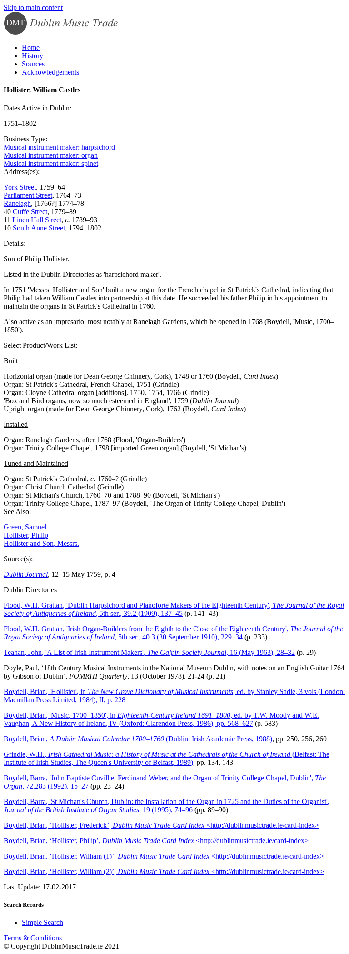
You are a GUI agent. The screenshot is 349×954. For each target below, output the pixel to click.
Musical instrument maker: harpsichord (59, 147)
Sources (33, 64)
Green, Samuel (25, 527)
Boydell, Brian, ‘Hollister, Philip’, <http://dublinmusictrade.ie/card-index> (156, 840)
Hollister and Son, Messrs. (41, 543)
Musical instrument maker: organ (51, 155)
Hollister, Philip (26, 535)
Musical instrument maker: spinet (51, 163)
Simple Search (42, 922)
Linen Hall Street (36, 220)
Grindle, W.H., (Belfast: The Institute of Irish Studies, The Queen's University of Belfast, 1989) (166, 758)
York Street (20, 187)
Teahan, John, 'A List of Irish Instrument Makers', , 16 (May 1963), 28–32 (149, 652)
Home (31, 47)
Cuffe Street (30, 211)
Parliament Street (28, 195)
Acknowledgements (50, 72)
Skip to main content (33, 7)
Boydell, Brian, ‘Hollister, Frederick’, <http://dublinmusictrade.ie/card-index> (161, 825)
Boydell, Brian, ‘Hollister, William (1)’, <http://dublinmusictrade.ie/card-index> (164, 856)
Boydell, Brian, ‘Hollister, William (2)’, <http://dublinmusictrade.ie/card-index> (164, 871)
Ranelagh (17, 203)
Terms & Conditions (33, 938)
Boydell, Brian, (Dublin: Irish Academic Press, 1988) (138, 739)
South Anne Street (39, 228)
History (32, 56)
